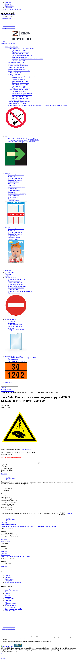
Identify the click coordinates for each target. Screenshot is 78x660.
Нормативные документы (13, 582)
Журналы (8, 597)
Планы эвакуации (10, 605)
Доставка (8, 577)
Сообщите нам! (27, 449)
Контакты (8, 575)
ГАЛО (7, 602)
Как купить (8, 581)
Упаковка (8, 600)
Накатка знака (5, 541)
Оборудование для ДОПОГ (13, 609)
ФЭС (6, 592)
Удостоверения (9, 598)
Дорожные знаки (10, 604)
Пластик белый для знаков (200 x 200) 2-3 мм (15, 556)
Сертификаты (9, 579)
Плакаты (7, 595)
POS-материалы (10, 607)
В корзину (4, 540)
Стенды (7, 593)
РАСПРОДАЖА (10, 610)
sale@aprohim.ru (8, 18)
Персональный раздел (8, 43)
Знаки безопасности (11, 590)
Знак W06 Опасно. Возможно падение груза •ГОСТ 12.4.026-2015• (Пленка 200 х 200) (29, 526)
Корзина (3, 41)
